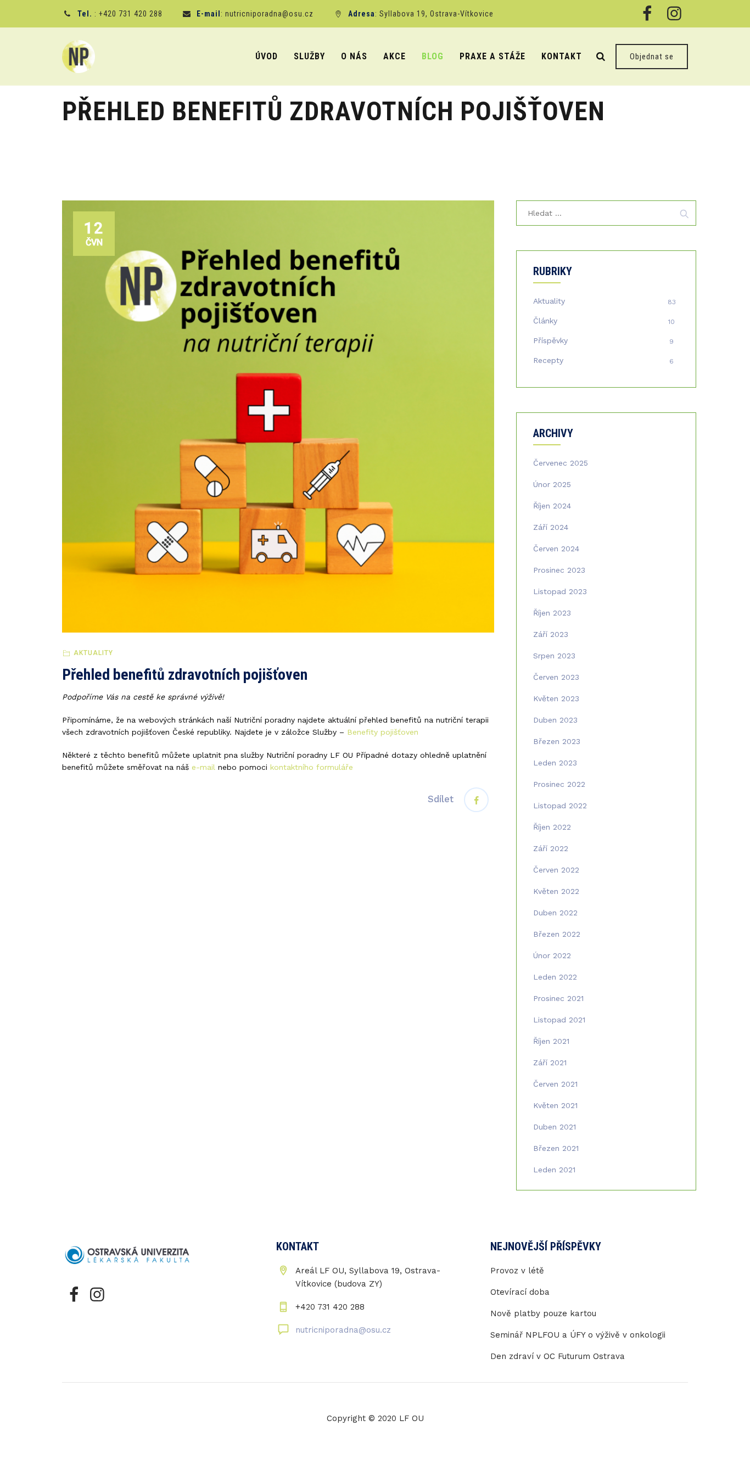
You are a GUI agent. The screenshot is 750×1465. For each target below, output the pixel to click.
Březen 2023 (556, 741)
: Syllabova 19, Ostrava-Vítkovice (421, 13)
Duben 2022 (555, 912)
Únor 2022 (552, 955)
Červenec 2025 (560, 462)
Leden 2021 (554, 1169)
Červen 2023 (556, 677)
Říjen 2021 (551, 1041)
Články (545, 320)
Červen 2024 (556, 548)
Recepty (548, 360)
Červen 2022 (556, 869)
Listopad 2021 (559, 1019)
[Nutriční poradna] (78, 56)
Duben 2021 (554, 1126)
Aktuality (93, 653)
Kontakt (561, 56)
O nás (354, 56)
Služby (309, 56)
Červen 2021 (555, 1084)
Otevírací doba (520, 1292)
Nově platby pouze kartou (543, 1313)
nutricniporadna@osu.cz (343, 1330)
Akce (394, 56)
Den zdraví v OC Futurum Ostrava (557, 1356)
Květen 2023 (556, 698)
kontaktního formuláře (311, 767)
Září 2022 (550, 848)
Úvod (266, 56)
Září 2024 (550, 527)
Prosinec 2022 (559, 784)
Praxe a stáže (492, 56)
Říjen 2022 (552, 827)
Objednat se (652, 56)
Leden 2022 (555, 976)
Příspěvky (550, 340)
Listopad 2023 (560, 591)
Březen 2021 (556, 1148)
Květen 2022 (556, 891)
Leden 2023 (555, 762)
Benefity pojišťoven (381, 732)
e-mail (203, 767)
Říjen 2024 (552, 505)
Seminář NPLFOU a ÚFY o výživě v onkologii (577, 1335)
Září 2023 (550, 634)
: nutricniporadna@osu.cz (255, 13)
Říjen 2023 (552, 612)
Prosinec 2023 (559, 570)
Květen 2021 (555, 1105)
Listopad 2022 (560, 805)
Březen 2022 (556, 934)
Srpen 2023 (554, 655)
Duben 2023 (555, 719)
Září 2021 (550, 1062)
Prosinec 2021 (558, 998)
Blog (433, 56)
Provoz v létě (517, 1271)
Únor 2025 (552, 484)
